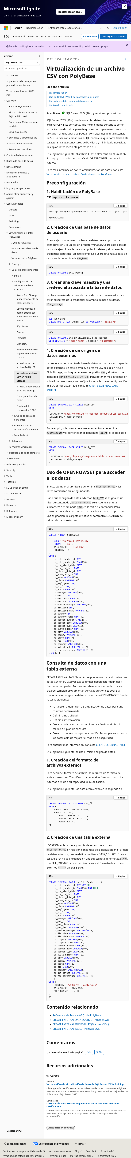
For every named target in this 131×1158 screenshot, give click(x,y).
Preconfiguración (58, 92)
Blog (77, 1151)
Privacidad (106, 1151)
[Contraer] (39, 56)
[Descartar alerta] (124, 6)
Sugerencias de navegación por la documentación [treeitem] (21, 83)
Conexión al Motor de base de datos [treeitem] (23, 124)
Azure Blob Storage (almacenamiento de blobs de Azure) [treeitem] (28, 299)
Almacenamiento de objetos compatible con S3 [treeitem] (27, 353)
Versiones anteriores (60, 1151)
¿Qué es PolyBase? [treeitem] (21, 242)
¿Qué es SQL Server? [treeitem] (20, 106)
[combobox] (22, 62)
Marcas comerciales (80, 1155)
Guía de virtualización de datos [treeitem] (25, 250)
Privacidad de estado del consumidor (22, 1155)
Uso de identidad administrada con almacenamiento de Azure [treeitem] (27, 314)
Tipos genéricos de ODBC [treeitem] (27, 398)
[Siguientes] (101, 28)
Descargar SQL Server (113, 36)
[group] (87, 214)
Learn (50, 58)
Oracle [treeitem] (20, 332)
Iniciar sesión (120, 27)
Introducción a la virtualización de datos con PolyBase (79, 174)
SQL (59, 58)
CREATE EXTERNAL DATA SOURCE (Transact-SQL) (81, 1020)
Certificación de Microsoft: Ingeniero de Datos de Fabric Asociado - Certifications (83, 1105)
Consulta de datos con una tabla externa (70, 101)
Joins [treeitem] (11, 215)
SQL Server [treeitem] (12, 75)
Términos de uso (57, 1155)
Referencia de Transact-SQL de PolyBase (77, 1015)
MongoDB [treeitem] (22, 343)
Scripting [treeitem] (14, 221)
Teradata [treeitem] (21, 337)
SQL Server (71, 58)
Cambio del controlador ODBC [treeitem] (26, 408)
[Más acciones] (125, 58)
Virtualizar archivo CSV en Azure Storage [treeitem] (27, 376)
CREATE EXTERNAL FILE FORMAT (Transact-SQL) (81, 1024)
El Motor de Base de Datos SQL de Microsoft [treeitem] (23, 114)
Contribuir (91, 1151)
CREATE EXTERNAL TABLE (111, 745)
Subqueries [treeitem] (15, 227)
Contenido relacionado (61, 105)
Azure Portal (90, 36)
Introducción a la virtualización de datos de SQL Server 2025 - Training (85, 1084)
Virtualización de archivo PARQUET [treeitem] (26, 365)
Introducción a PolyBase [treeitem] (24, 258)
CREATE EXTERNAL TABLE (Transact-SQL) (76, 1029)
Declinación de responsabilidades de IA (24, 1151)
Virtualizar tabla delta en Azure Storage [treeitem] (28, 388)
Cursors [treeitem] (13, 209)
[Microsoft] (6, 28)
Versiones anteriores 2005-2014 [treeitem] (20, 93)
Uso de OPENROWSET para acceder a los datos (74, 96)
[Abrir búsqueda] (108, 28)
